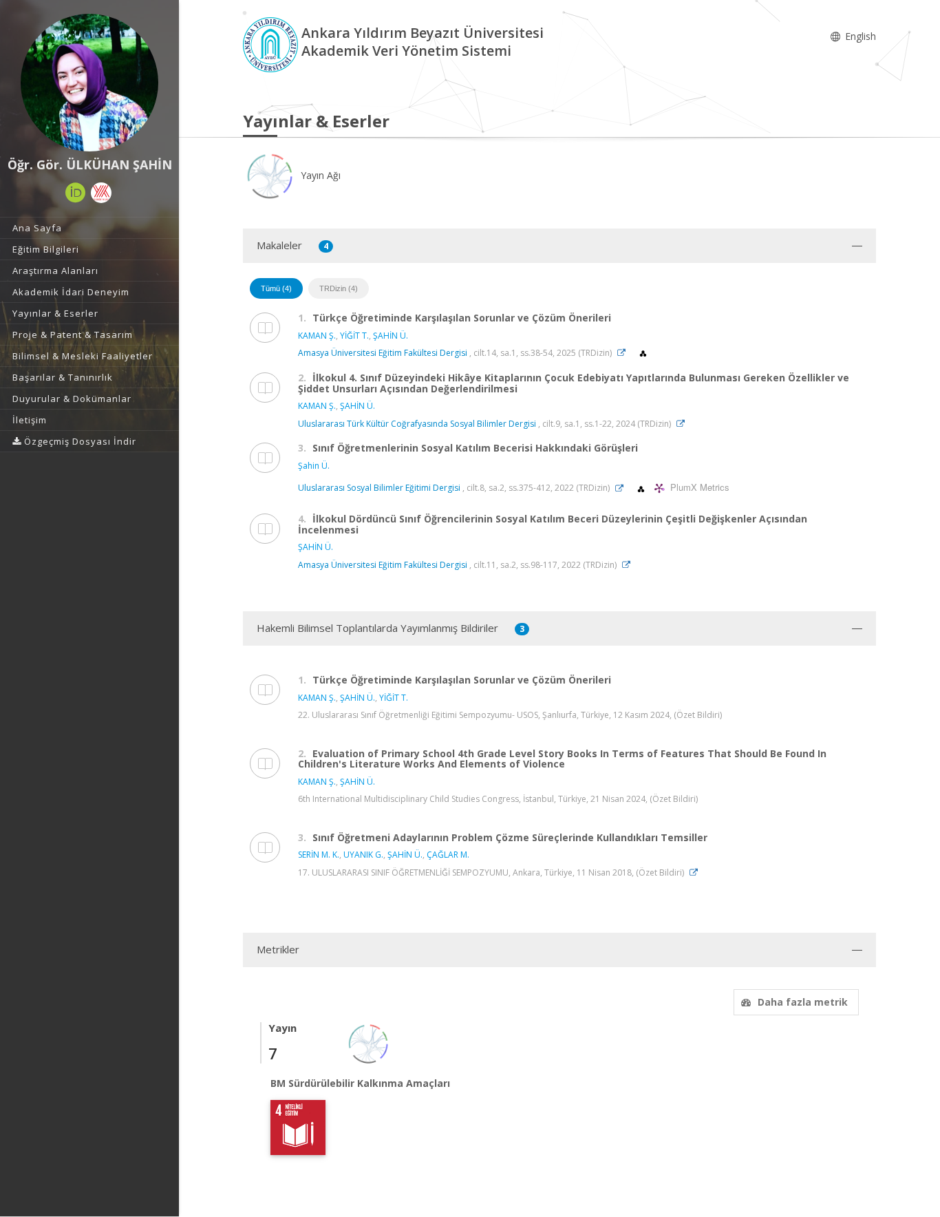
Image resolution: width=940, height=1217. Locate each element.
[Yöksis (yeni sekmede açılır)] (101, 192)
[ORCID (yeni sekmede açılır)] (75, 192)
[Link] (624, 353)
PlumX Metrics (697, 487)
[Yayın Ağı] (369, 1042)
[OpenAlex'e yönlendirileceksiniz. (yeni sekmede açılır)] (643, 353)
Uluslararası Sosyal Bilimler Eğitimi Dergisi (379, 488)
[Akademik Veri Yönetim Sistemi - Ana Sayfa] (272, 43)
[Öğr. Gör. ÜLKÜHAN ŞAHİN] (89, 82)
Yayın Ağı (319, 175)
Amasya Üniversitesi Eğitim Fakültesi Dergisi (382, 353)
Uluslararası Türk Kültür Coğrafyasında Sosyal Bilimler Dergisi (417, 424)
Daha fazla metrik (803, 1001)
